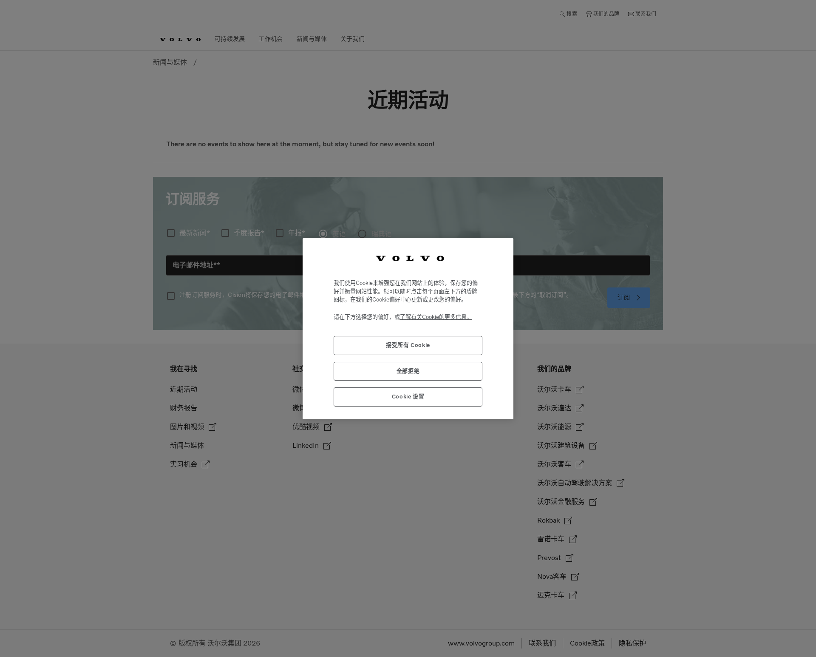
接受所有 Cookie (408, 345)
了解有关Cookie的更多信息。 (436, 316)
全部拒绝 (408, 370)
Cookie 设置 (408, 396)
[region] (408, 328)
